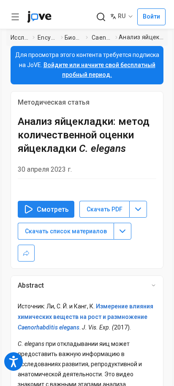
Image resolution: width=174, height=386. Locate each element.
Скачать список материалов (66, 231)
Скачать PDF (104, 209)
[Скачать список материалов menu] (122, 231)
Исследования (20, 37)
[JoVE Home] (39, 17)
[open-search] (101, 17)
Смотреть (53, 209)
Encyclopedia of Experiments (47, 37)
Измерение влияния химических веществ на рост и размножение (85, 317)
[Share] (26, 253)
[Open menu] (15, 17)
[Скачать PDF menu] (138, 209)
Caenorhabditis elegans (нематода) (102, 37)
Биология (73, 37)
